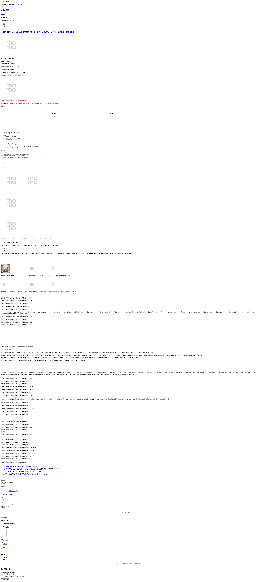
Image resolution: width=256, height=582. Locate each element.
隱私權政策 (135, 563)
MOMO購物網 (7, 75)
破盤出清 (5, 10)
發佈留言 (3, 507)
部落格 (4, 25)
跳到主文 (3, 14)
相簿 (4, 23)
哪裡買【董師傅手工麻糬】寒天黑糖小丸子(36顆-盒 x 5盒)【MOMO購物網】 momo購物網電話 (25, 474)
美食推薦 (3, 431)
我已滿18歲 (3, 579)
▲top (2, 497)
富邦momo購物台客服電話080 (64, 355)
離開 (8, 579)
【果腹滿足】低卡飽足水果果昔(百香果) (37, 291)
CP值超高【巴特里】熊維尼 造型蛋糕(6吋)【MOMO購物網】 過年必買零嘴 (21, 466)
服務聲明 (140, 563)
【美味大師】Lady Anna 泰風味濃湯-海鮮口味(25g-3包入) (14, 291)
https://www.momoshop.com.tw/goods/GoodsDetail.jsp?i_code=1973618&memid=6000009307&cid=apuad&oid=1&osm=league (32, 103)
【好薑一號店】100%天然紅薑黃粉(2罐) (66, 291)
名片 (4, 26)
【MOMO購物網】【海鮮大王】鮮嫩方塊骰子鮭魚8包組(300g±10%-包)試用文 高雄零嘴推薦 (24, 471)
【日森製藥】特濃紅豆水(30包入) (35, 275)
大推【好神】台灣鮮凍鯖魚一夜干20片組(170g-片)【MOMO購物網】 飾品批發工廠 (22, 469)
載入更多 (3, 499)
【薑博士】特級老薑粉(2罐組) (8, 275)
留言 (13, 491)
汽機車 (10, 494)
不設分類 (11, 20)
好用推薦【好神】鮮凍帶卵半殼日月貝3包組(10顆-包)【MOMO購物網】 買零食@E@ (23, 473)
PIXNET (118, 563)
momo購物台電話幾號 (52, 291)
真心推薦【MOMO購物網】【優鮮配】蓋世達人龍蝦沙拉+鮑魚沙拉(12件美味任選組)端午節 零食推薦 (38, 32)
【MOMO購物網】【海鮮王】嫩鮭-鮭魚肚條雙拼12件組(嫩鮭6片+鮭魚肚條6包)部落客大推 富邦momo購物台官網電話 (30, 468)
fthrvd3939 (3, 483)
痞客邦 (10, 491)
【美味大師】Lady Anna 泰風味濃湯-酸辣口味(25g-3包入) (60, 275)
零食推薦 (3, 109)
